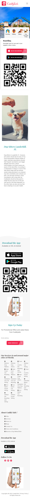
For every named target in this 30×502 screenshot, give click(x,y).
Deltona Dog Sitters (13, 364)
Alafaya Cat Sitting (26, 364)
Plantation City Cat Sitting (7, 380)
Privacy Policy (24, 493)
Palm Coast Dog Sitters (19, 377)
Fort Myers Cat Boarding (19, 393)
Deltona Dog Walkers (6, 364)
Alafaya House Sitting (13, 396)
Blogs (7, 424)
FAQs (7, 416)
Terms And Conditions (12, 429)
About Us (8, 421)
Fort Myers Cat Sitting (13, 387)
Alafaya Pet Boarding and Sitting (6, 398)
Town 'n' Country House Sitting (26, 372)
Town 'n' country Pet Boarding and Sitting (19, 367)
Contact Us (9, 426)
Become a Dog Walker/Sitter (13, 431)
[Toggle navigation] (27, 3)
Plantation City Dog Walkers (20, 385)
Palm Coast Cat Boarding (6, 371)
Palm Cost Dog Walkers (13, 371)
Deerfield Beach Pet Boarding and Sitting (26, 385)
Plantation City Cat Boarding (13, 380)
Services (8, 419)
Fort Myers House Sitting (6, 387)
